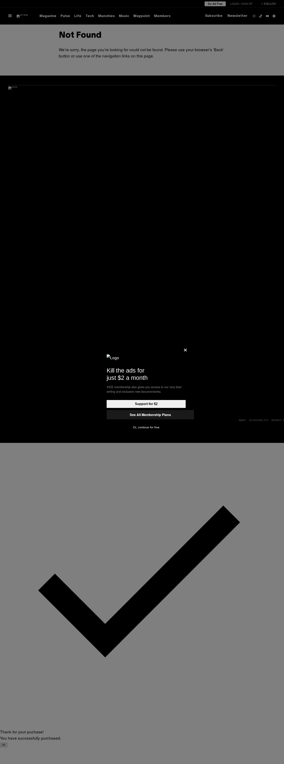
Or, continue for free (146, 427)
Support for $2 (146, 404)
